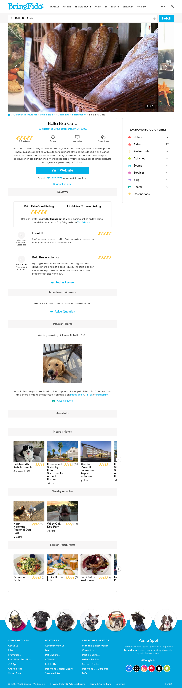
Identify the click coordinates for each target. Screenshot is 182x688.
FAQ (84, 673)
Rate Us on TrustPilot (19, 659)
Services (128, 6)
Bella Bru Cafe (97, 114)
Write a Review (90, 659)
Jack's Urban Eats (55, 579)
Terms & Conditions (100, 684)
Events (115, 6)
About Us (13, 645)
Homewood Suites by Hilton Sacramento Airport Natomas (55, 471)
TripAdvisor (83, 222)
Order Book (14, 673)
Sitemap (120, 684)
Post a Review (64, 282)
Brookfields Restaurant (88, 579)
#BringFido (148, 660)
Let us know (130, 650)
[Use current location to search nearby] (154, 18)
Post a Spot (148, 640)
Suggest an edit (62, 184)
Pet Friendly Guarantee (95, 668)
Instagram (102, 394)
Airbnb (67, 6)
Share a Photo (90, 664)
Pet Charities (52, 654)
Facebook (76, 394)
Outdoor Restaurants (25, 114)
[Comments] (52, 379)
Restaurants (82, 6)
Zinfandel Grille (20, 579)
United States (47, 114)
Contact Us (88, 650)
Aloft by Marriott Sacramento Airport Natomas (88, 470)
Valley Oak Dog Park (54, 525)
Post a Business (91, 654)
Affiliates (50, 659)
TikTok (89, 394)
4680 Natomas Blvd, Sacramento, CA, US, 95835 (62, 129)
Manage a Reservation (95, 645)
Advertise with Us (54, 645)
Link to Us (50, 664)
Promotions (14, 654)
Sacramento (79, 114)
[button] (148, 137)
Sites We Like (52, 673)
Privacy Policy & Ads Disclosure (67, 684)
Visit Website (62, 170)
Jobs (10, 650)
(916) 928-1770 (54, 178)
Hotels (54, 6)
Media (49, 650)
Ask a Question (64, 311)
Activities (101, 6)
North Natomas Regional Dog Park (22, 528)
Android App (15, 668)
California (63, 114)
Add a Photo (64, 401)
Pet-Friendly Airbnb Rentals (23, 465)
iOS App (12, 664)
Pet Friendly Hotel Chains (59, 668)
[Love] (46, 379)
